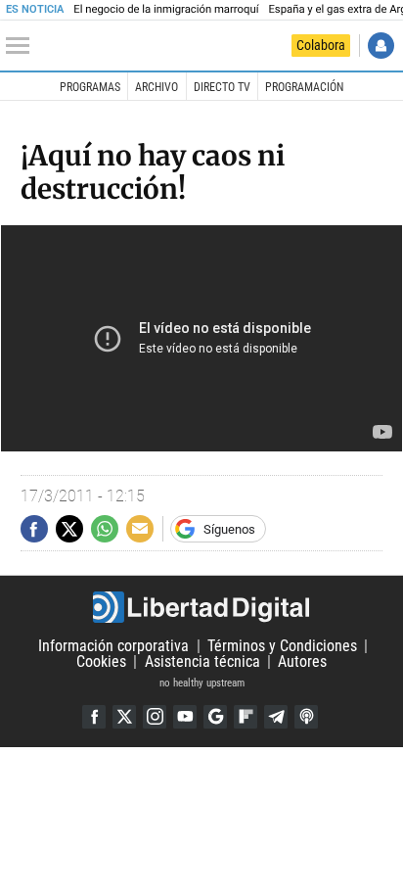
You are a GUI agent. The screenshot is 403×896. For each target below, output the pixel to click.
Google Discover (215, 717)
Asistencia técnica (202, 661)
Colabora (320, 45)
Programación (304, 87)
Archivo (156, 87)
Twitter (124, 717)
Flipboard (245, 717)
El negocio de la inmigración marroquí (165, 9)
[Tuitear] (69, 528)
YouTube (185, 717)
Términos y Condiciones (282, 646)
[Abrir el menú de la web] (22, 46)
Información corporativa (113, 646)
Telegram (276, 717)
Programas (90, 87)
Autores (302, 661)
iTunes (306, 717)
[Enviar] (104, 528)
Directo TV (222, 87)
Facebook (94, 717)
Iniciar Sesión (381, 45)
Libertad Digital (201, 607)
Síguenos (229, 529)
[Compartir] (34, 528)
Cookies (101, 661)
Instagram (154, 717)
